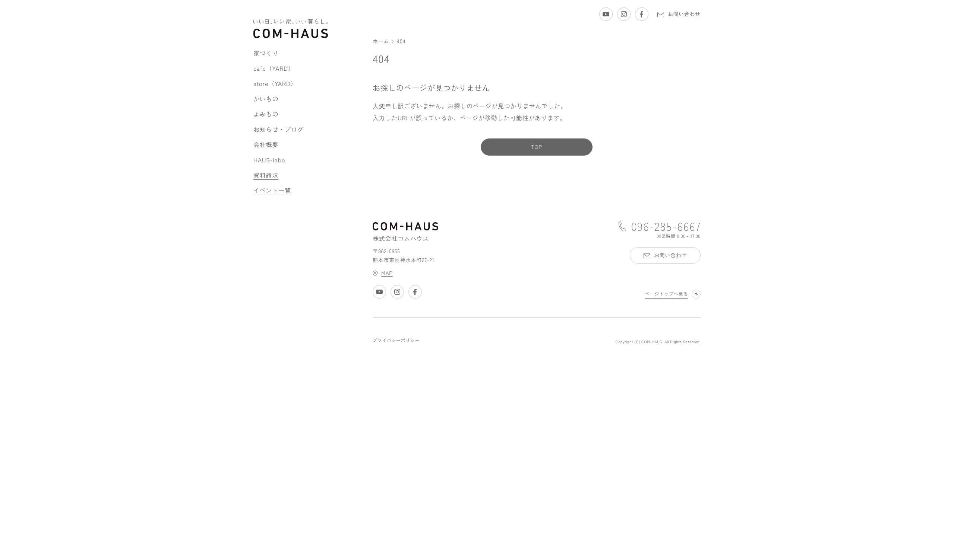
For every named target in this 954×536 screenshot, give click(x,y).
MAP (387, 273)
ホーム (381, 41)
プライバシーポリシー (396, 340)
